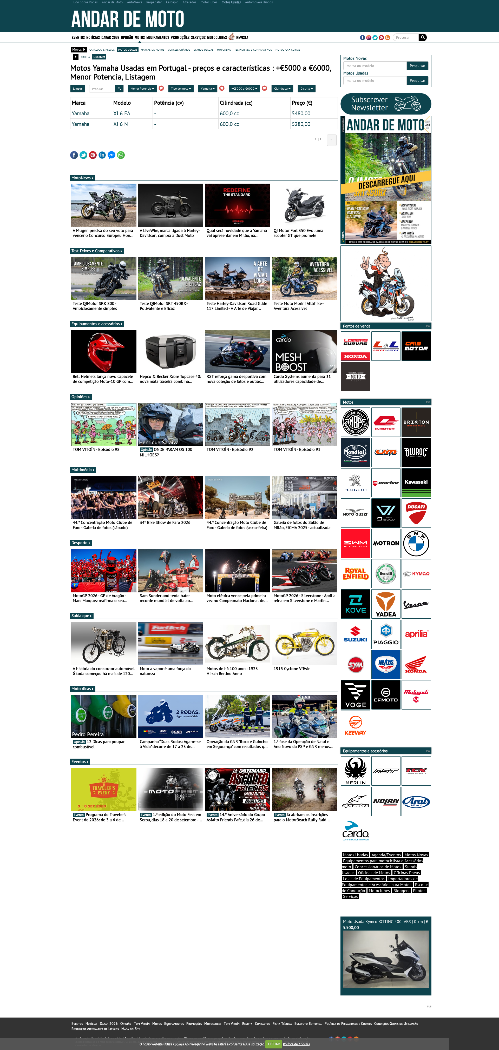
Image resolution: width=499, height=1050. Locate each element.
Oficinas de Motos (374, 872)
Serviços (350, 896)
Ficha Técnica (282, 1023)
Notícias (91, 1023)
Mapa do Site (130, 1028)
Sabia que (80, 615)
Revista (242, 37)
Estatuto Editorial (308, 1023)
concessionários (179, 49)
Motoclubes (217, 37)
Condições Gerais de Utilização (396, 1023)
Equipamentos (174, 1023)
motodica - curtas (287, 49)
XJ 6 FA (121, 113)
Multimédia (81, 469)
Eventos (78, 37)
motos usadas (127, 49)
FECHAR (274, 1044)
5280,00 (301, 124)
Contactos (262, 1023)
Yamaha (207, 88)
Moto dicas (81, 688)
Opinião (127, 37)
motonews (224, 49)
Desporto (79, 542)
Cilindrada (281, 88)
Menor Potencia (141, 88)
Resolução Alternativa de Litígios (95, 1028)
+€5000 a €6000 (243, 88)
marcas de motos (152, 49)
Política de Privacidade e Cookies (348, 1023)
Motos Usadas (355, 854)
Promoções (180, 37)
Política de (296, 1044)
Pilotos (419, 890)
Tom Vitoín (142, 1023)
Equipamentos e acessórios (95, 323)
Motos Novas (416, 854)
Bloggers (401, 890)
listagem (99, 56)
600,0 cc (229, 113)
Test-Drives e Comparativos (95, 250)
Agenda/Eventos (386, 854)
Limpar (77, 88)
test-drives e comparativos (253, 49)
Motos (157, 1023)
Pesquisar (417, 65)
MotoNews (81, 177)
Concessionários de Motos (378, 866)
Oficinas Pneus (407, 872)
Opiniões (79, 396)
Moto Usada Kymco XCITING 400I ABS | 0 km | (385, 924)
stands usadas (203, 49)
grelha (85, 56)
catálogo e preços (102, 49)
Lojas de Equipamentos (364, 878)
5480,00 (301, 113)
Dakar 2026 (110, 37)
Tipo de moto (180, 88)
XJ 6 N (120, 124)
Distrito (305, 88)
